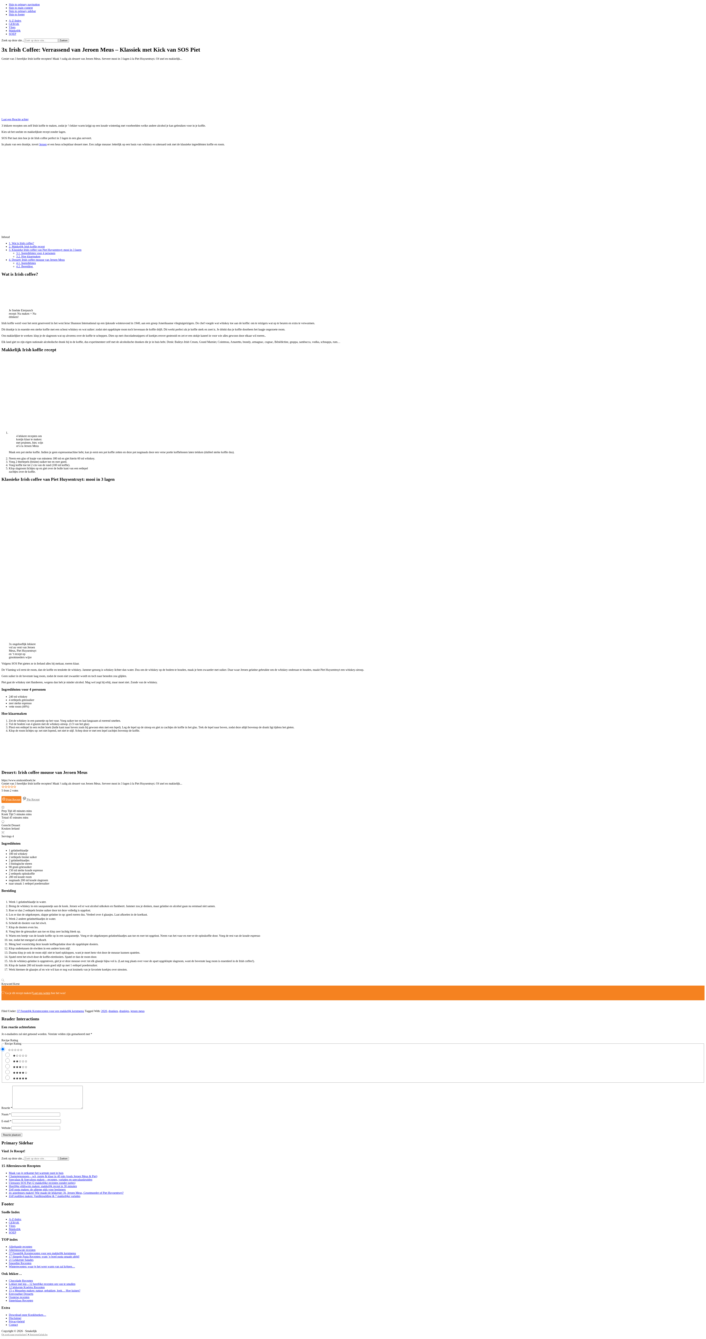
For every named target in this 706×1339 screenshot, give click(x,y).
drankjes (124, 1011)
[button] (2, 787)
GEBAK (14, 1222)
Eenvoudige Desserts (21, 1293)
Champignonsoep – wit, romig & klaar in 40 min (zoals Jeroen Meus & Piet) (53, 1176)
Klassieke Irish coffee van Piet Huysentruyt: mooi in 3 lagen (45, 249)
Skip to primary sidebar (22, 11)
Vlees (12, 1225)
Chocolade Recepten (21, 1280)
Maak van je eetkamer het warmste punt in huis (36, 1173)
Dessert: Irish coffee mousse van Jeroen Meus (37, 259)
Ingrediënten (26, 263)
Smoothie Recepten (20, 1263)
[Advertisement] (353, 89)
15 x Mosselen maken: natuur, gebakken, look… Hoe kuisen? (44, 1290)
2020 (104, 1011)
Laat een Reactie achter (14, 119)
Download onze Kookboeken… (27, 1314)
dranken (113, 1011)
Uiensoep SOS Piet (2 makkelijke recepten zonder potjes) (42, 1182)
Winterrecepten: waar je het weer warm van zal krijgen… (42, 1266)
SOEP (12, 1232)
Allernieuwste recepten (22, 1250)
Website (6, 1127)
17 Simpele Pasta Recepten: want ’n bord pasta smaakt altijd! (44, 1256)
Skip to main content (21, 7)
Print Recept (12, 799)
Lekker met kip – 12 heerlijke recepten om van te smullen (42, 1284)
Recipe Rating (9, 1040)
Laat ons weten (41, 993)
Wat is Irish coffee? (21, 243)
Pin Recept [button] (33, 799)
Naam (6, 1114)
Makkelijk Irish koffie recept (27, 246)
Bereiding (24, 266)
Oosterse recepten (19, 1297)
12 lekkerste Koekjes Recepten (27, 1287)
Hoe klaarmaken (28, 256)
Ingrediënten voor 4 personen (35, 253)
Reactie (6, 1107)
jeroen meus (138, 1011)
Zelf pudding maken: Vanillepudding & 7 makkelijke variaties (44, 1196)
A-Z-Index (15, 1219)
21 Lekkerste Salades (21, 1259)
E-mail (6, 1121)
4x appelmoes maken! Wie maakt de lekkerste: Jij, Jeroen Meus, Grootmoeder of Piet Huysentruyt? (66, 1192)
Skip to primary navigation (24, 4)
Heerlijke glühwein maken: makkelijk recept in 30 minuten (43, 1186)
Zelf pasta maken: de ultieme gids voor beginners (37, 1189)
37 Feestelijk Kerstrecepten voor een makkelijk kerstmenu (50, 1011)
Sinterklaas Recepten (21, 1300)
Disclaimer (15, 1318)
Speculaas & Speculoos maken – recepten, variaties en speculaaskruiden (50, 1179)
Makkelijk (15, 1229)
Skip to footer (17, 14)
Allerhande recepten (20, 1246)
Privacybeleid (17, 1321)
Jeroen (43, 144)
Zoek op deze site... (12, 40)
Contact (13, 1324)
